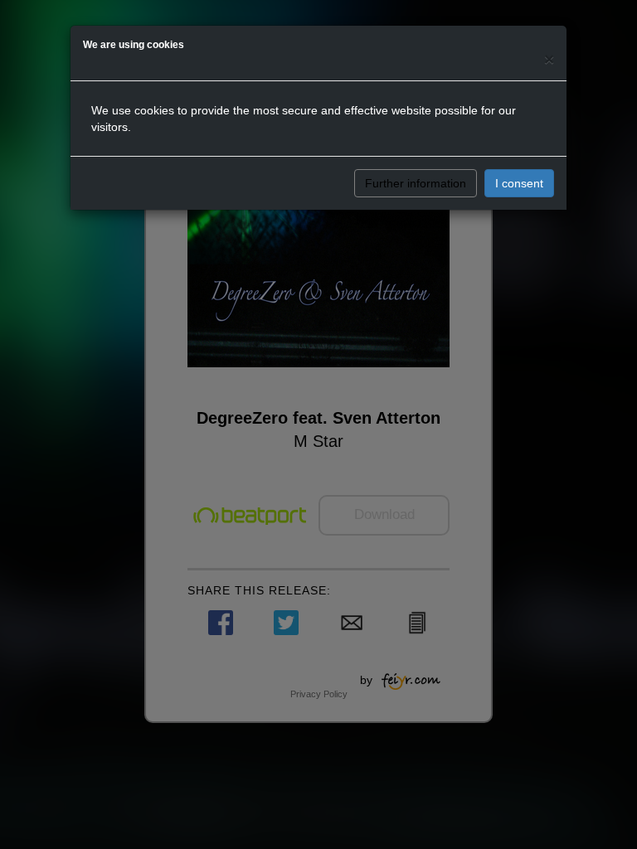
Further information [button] (415, 183)
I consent (519, 183)
